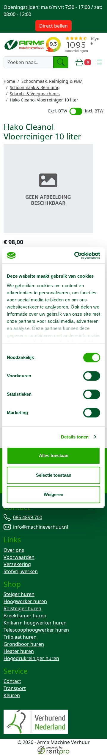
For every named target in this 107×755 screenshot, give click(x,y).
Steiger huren (19, 594)
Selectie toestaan (53, 475)
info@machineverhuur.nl (40, 527)
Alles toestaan (53, 455)
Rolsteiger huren (22, 608)
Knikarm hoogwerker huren (35, 622)
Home (9, 81)
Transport (15, 688)
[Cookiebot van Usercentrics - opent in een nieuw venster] (75, 255)
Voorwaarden (19, 557)
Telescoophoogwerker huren (36, 630)
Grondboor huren (24, 644)
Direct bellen (53, 26)
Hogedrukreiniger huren (31, 658)
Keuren (12, 695)
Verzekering (17, 564)
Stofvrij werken (21, 571)
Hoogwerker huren (25, 601)
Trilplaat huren (20, 637)
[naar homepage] (26, 44)
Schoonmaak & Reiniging (35, 87)
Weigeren (53, 494)
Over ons (14, 550)
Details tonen (75, 436)
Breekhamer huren (25, 615)
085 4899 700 (27, 517)
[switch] (91, 376)
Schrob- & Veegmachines (35, 93)
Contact (12, 681)
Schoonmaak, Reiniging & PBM (52, 81)
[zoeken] (61, 62)
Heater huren (19, 651)
